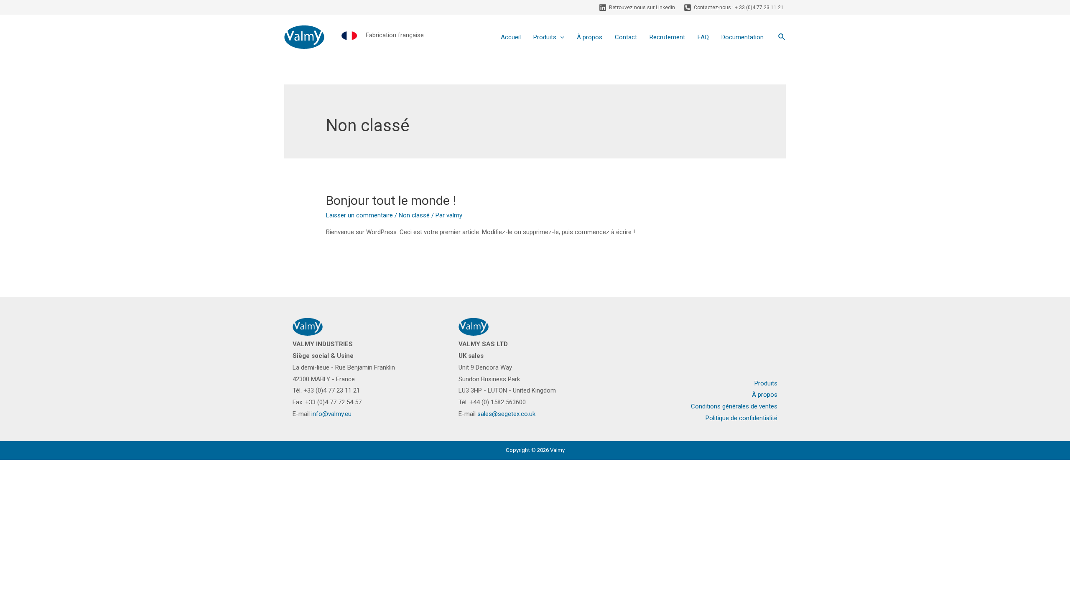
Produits (544, 37)
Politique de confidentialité (741, 418)
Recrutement (667, 37)
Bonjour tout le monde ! (391, 200)
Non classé (414, 215)
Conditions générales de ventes (734, 406)
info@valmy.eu (331, 414)
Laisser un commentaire (359, 215)
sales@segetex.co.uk (506, 414)
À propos (589, 37)
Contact (626, 37)
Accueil (511, 37)
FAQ (703, 37)
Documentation (742, 37)
